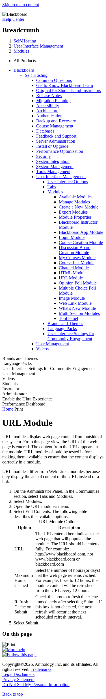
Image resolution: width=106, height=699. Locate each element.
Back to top (12, 694)
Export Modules (73, 212)
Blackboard (24, 70)
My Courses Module (77, 257)
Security (43, 156)
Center (13, 19)
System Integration (53, 161)
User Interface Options (67, 181)
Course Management (54, 126)
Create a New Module (78, 207)
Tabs (51, 186)
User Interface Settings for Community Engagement (70, 336)
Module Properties (75, 217)
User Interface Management (38, 46)
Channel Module (74, 267)
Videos (42, 348)
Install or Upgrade (52, 146)
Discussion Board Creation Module (74, 250)
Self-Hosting (25, 41)
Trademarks (41, 669)
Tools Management (53, 171)
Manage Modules (74, 202)
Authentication (49, 115)
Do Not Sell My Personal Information (36, 684)
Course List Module (76, 262)
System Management (54, 166)
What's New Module (77, 308)
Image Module (72, 298)
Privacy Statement (18, 679)
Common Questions (54, 80)
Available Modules (75, 196)
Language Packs (62, 328)
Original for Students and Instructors (68, 90)
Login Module (72, 237)
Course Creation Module (81, 242)
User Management (52, 343)
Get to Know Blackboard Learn (64, 85)
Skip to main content (20, 4)
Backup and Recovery (56, 120)
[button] (59, 60)
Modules (21, 51)
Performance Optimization (59, 151)
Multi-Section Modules (79, 313)
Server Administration (55, 141)
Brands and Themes (65, 323)
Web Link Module (75, 303)
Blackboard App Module (81, 232)
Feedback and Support (56, 136)
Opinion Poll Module (78, 283)
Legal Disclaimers (18, 674)
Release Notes (49, 95)
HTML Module (72, 272)
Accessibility (47, 105)
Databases (45, 131)
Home (7, 409)
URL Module (71, 277)
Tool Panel (68, 318)
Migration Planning (53, 100)
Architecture (47, 110)
